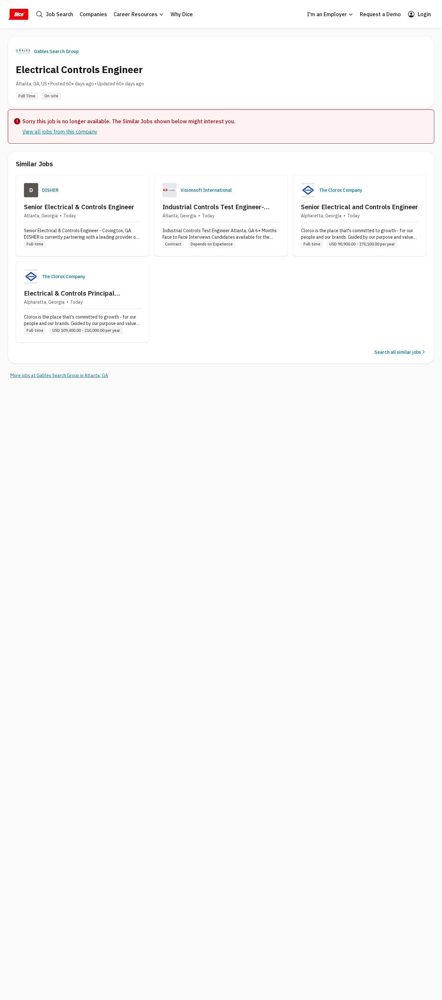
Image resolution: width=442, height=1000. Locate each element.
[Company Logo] (31, 190)
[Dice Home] (18, 14)
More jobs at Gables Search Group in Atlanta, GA (59, 375)
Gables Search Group (56, 51)
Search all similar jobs (397, 352)
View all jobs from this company (59, 131)
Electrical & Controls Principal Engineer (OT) (69, 293)
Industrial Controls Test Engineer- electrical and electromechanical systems (213, 207)
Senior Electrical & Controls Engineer (79, 206)
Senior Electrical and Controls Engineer (359, 206)
